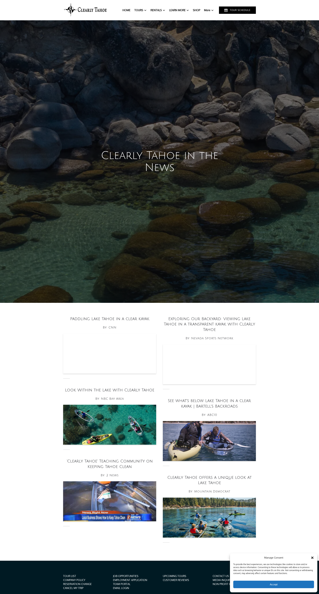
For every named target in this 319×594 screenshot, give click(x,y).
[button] (312, 557)
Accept (273, 584)
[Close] (199, 89)
